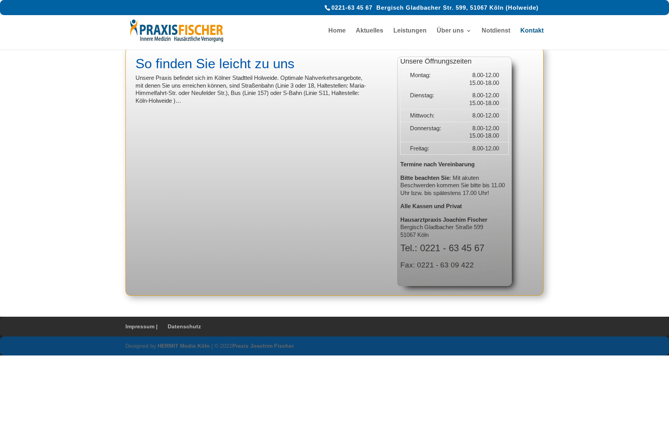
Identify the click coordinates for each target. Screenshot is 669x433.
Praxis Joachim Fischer (263, 346)
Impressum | (141, 326)
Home (337, 31)
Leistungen (410, 31)
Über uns (450, 31)
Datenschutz (184, 326)
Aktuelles (369, 31)
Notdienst (496, 31)
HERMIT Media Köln (184, 346)
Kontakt (532, 31)
